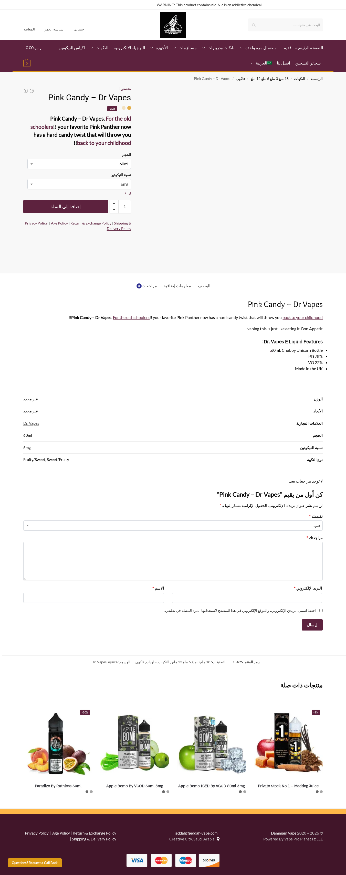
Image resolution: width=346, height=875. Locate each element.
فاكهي (240, 79)
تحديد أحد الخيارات (288, 803)
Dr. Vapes (31, 423)
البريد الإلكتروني (308, 588)
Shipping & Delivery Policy (94, 839)
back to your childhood (104, 143)
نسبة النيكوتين (120, 175)
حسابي (79, 29)
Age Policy (59, 223)
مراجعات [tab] (148, 285)
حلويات (151, 662)
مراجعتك (315, 537)
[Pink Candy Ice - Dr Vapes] (31, 90)
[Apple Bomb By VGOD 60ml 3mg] (135, 741)
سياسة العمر (54, 29)
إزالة (128, 193)
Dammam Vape (283, 833)
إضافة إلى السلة (65, 206)
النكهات (299, 79)
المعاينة (29, 29)
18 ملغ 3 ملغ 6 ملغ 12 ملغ (269, 79)
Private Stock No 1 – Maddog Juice (288, 785)
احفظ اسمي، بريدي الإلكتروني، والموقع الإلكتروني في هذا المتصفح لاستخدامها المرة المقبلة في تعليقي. (240, 610)
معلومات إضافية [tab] (177, 285)
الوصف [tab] (204, 285)
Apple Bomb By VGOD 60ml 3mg (134, 785)
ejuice (113, 662)
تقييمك (316, 516)
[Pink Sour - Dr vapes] (25, 90)
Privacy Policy (36, 223)
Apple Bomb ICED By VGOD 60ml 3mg (211, 785)
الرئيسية (316, 79)
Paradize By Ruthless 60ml (58, 785)
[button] (34, 55)
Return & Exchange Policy (90, 223)
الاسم (158, 588)
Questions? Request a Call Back (35, 863)
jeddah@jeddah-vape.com (197, 833)
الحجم (126, 154)
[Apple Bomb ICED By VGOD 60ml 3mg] (211, 741)
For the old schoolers (131, 317)
